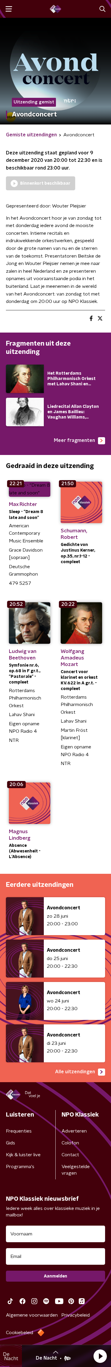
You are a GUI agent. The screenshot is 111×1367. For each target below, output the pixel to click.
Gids (10, 1143)
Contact (70, 1154)
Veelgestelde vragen (76, 1170)
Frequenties (19, 1131)
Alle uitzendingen (75, 1071)
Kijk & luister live (23, 1154)
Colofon (70, 1143)
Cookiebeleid (19, 1332)
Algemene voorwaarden (32, 1315)
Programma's (20, 1166)
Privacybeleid (75, 1315)
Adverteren (74, 1131)
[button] (100, 1356)
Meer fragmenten (74, 440)
